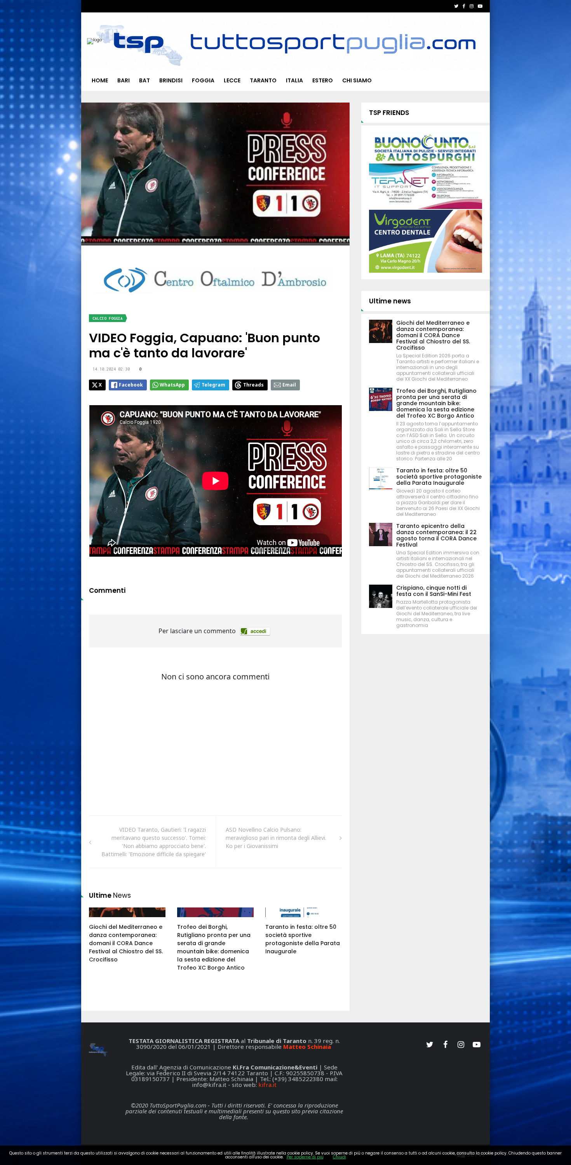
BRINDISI (171, 80)
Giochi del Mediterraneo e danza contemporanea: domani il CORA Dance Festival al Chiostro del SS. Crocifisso (126, 943)
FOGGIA (203, 80)
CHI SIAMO (357, 80)
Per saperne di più (305, 1157)
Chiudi (339, 1157)
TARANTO (263, 80)
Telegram (213, 384)
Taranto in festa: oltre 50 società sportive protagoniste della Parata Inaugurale (302, 939)
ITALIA (294, 80)
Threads (253, 384)
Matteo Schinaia (307, 1046)
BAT (144, 80)
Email (289, 384)
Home (100, 80)
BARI (123, 80)
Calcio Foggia (107, 318)
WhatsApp (172, 384)
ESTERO (322, 80)
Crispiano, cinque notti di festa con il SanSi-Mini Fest (433, 591)
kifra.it (267, 1084)
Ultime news (390, 301)
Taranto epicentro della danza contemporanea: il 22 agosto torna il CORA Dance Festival (436, 535)
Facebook (131, 384)
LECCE (232, 80)
